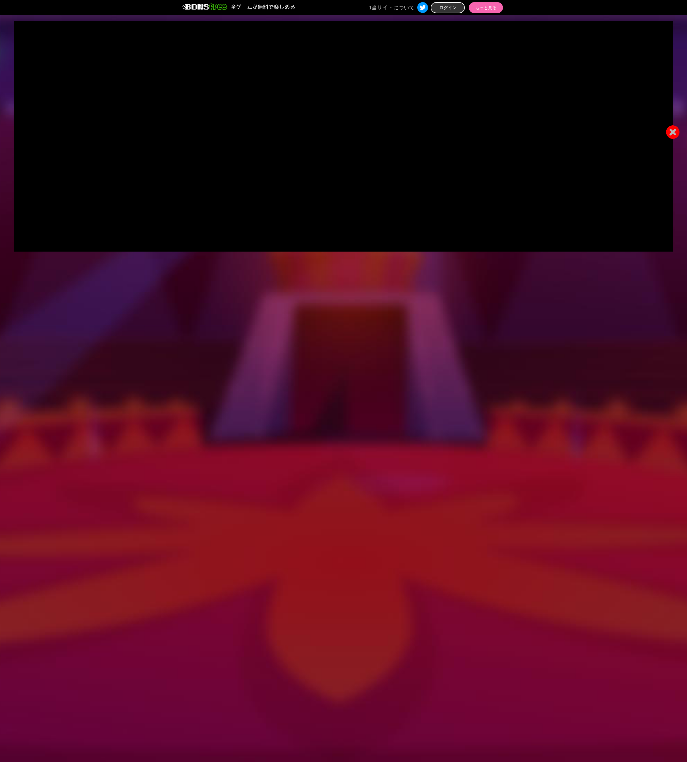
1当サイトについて (392, 7)
